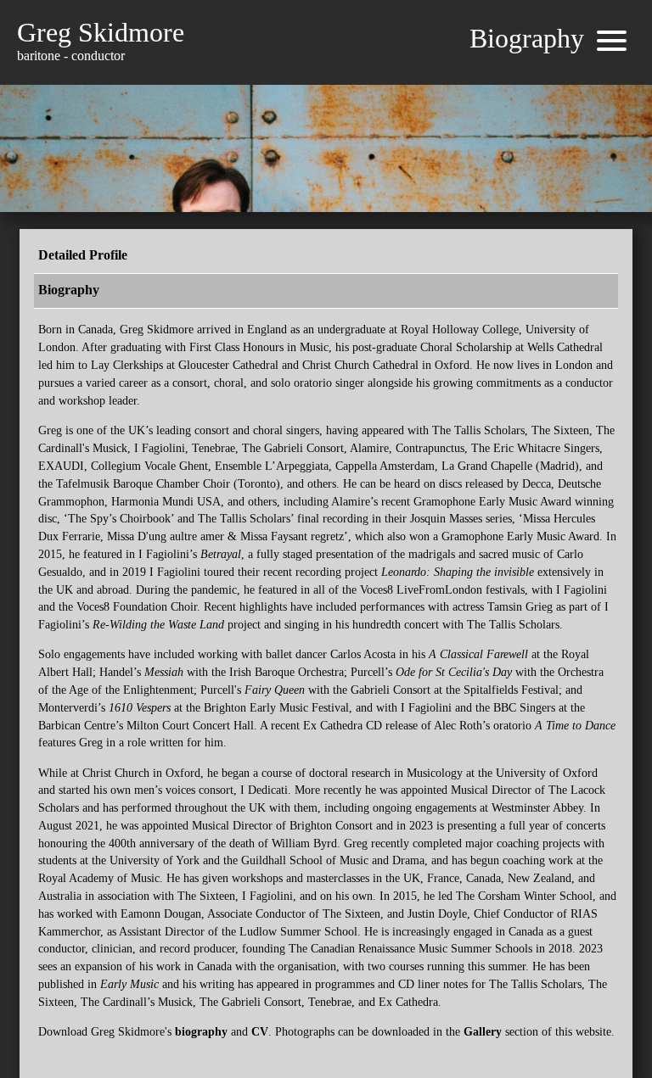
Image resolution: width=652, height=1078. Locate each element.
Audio (390, 117)
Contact (443, 117)
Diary (288, 117)
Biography (228, 117)
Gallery (337, 117)
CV (259, 1031)
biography (201, 1031)
